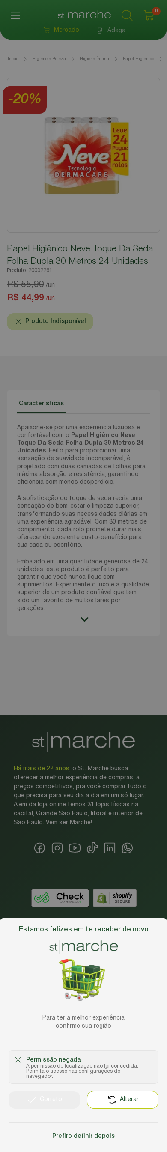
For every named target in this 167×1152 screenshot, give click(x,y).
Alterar (129, 1099)
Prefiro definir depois (83, 1136)
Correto (51, 1099)
